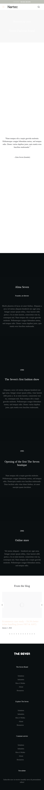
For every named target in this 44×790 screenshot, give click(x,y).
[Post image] (22, 605)
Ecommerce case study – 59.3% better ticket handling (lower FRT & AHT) (20, 623)
